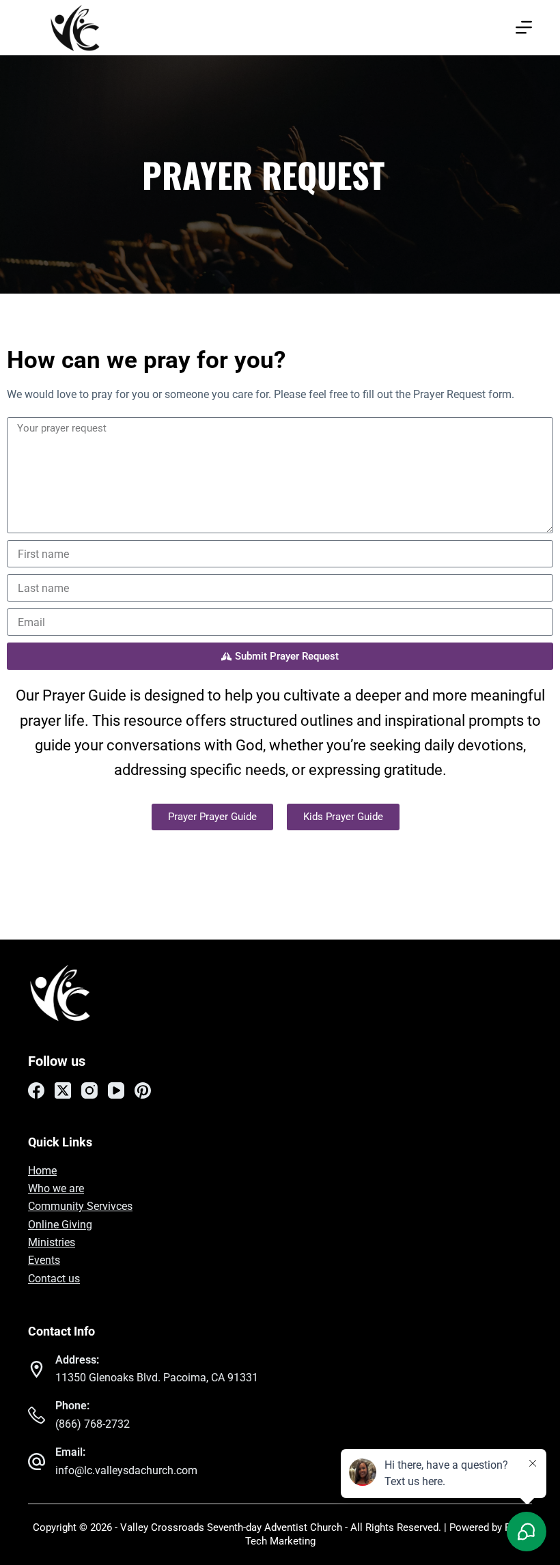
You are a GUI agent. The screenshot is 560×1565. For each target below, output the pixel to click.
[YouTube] (116, 1090)
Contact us (54, 1278)
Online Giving (60, 1224)
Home (42, 1170)
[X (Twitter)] (63, 1090)
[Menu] (524, 27)
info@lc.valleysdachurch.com (126, 1470)
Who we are (56, 1188)
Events (44, 1260)
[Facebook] (36, 1090)
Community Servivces (80, 1206)
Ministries (51, 1242)
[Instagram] (89, 1090)
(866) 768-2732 (92, 1424)
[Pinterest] (143, 1090)
